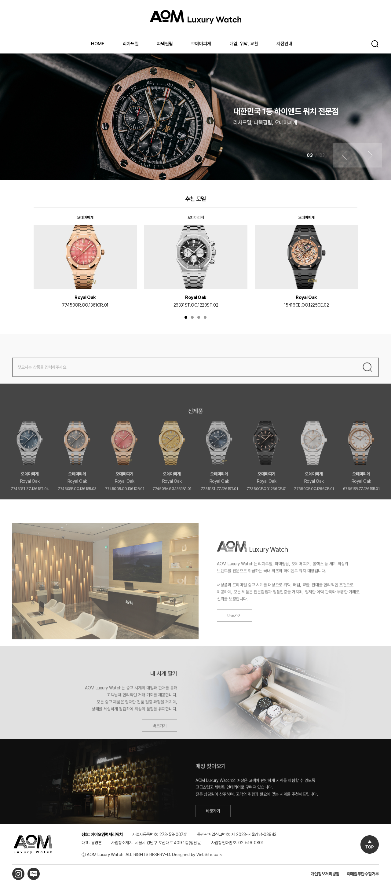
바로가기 (234, 607)
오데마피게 (201, 43)
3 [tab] (198, 317)
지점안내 (284, 43)
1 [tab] (186, 317)
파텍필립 (165, 43)
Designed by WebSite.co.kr (197, 854)
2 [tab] (192, 317)
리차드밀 (131, 43)
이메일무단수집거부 (363, 873)
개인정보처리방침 (325, 873)
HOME (97, 43)
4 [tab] (205, 317)
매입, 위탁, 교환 (243, 43)
